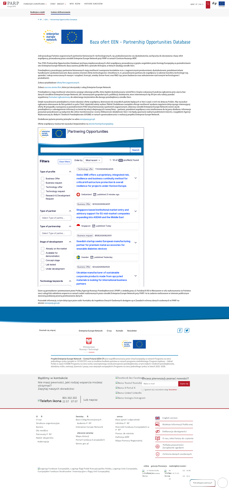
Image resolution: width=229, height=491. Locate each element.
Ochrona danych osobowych (177, 454)
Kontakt (194, 4)
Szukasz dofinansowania (60, 12)
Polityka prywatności (173, 445)
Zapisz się (184, 384)
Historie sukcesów (93, 4)
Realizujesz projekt (37, 12)
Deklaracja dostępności (174, 431)
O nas (201, 4)
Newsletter (132, 331)
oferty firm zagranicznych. (68, 83)
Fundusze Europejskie (34, 4)
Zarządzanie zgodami (173, 448)
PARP (40, 20)
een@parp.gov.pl (87, 119)
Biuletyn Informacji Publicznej (177, 424)
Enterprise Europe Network (91, 331)
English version (170, 418)
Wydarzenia (75, 4)
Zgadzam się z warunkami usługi (156, 390)
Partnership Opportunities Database (63, 20)
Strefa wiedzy (57, 4)
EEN (46, 20)
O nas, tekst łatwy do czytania (177, 438)
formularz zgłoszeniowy (59, 97)
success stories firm (53, 87)
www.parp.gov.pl (51, 303)
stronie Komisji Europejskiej (101, 124)
